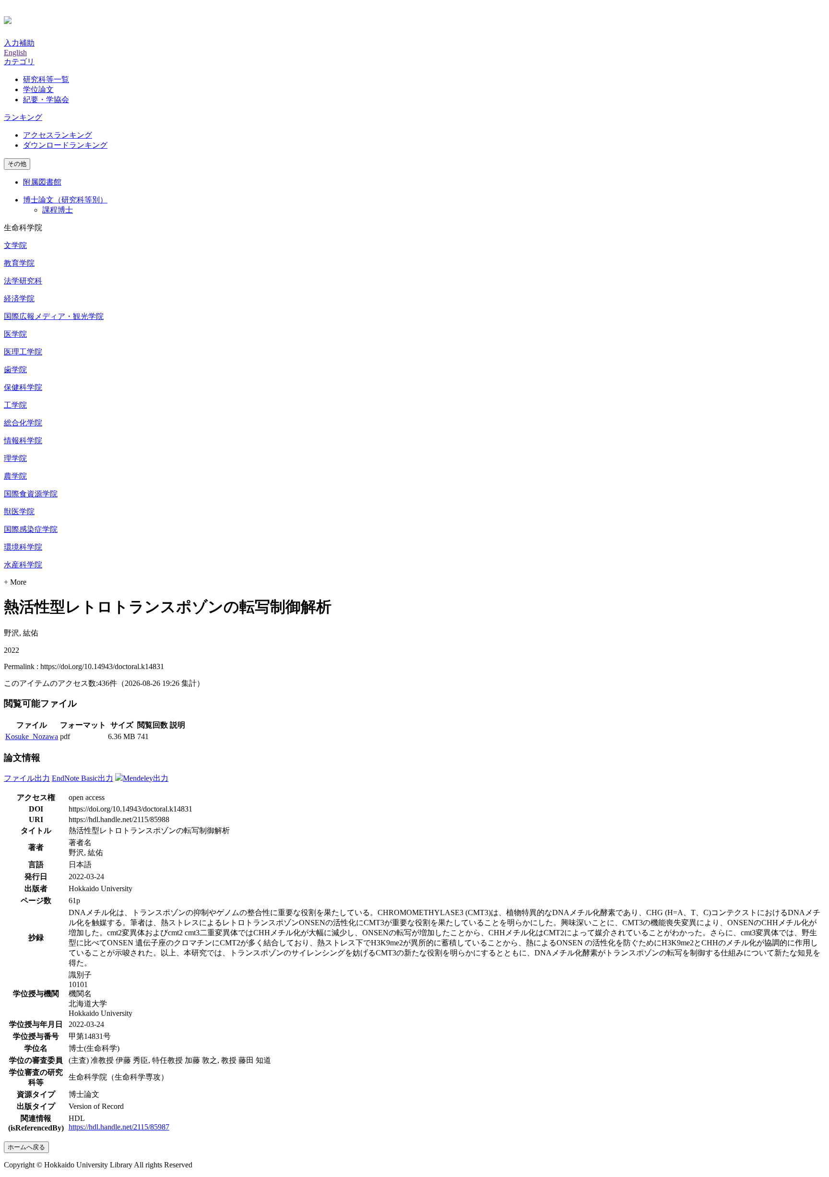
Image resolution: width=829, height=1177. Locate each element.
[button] (19, 62)
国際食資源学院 (31, 494)
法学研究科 (23, 281)
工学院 (15, 405)
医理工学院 (23, 352)
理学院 (15, 458)
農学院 (15, 476)
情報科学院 (23, 440)
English (15, 52)
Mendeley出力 (145, 778)
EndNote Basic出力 (82, 778)
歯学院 (15, 369)
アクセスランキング (57, 135)
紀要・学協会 (46, 99)
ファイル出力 (27, 778)
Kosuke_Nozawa (31, 736)
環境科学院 (23, 547)
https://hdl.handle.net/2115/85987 (119, 1127)
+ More (15, 582)
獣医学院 (19, 511)
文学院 (15, 245)
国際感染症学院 (31, 529)
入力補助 (19, 43)
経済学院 (19, 298)
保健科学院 (23, 387)
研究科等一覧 (46, 79)
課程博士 (57, 210)
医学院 (15, 334)
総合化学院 (23, 423)
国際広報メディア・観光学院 (54, 316)
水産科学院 (23, 565)
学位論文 (38, 89)
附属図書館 (42, 182)
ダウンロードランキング (65, 145)
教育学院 (19, 263)
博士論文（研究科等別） (65, 200)
